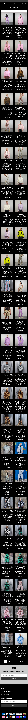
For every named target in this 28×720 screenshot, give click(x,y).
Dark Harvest (15, 711)
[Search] (23, 3)
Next (21, 661)
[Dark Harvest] (14, 3)
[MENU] (0, 3)
